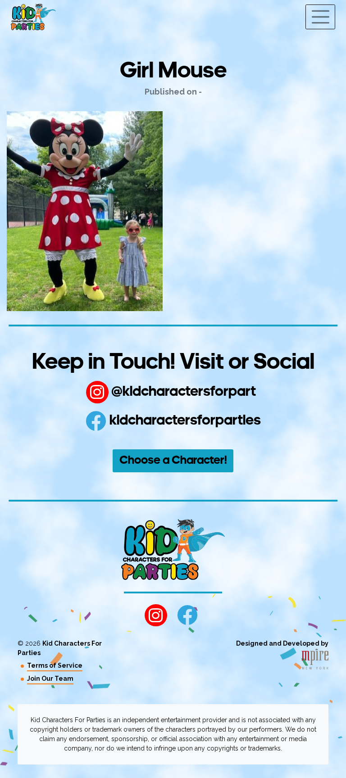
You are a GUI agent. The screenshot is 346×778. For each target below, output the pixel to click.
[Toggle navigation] (320, 17)
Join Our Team (50, 678)
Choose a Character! (173, 461)
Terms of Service (54, 665)
